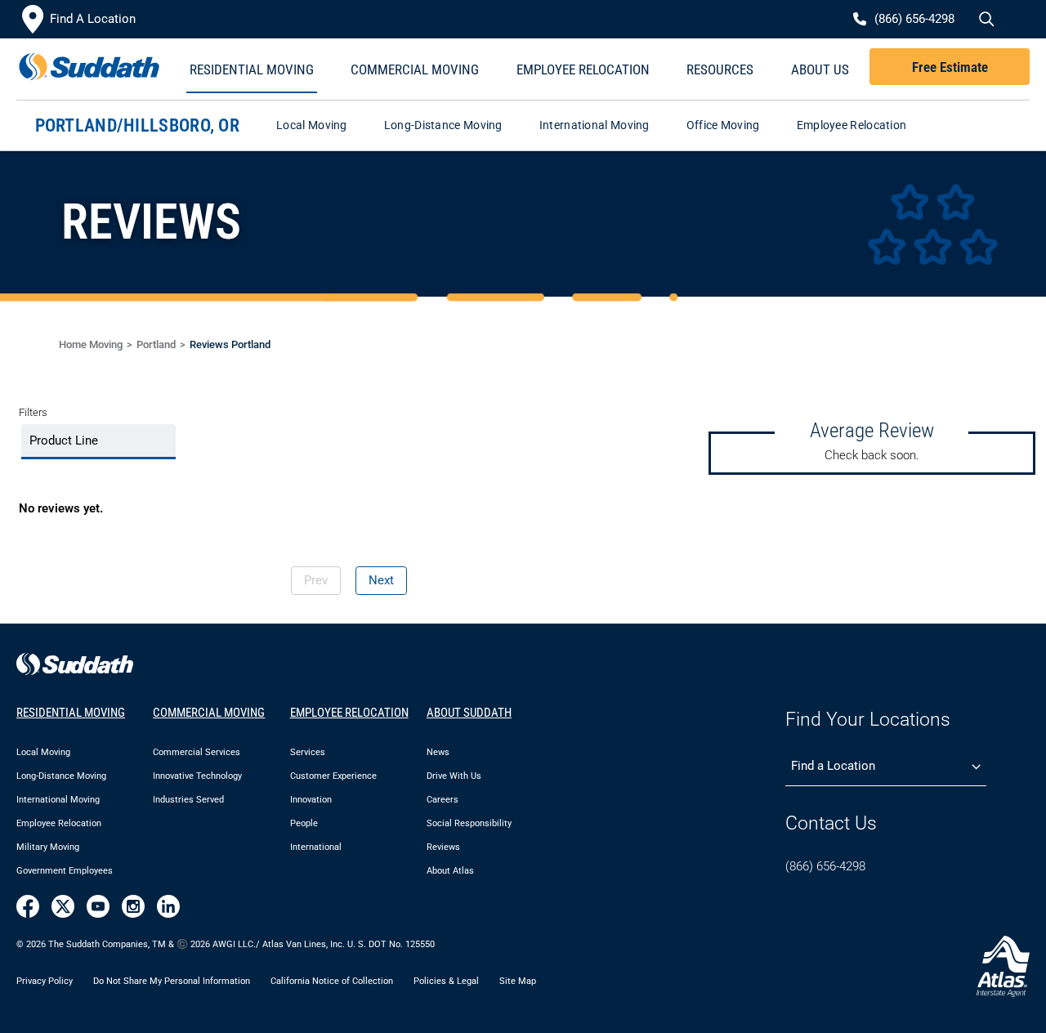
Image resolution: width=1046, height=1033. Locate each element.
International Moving (594, 125)
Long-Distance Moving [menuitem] (61, 776)
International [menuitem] (316, 847)
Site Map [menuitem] (517, 980)
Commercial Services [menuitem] (196, 752)
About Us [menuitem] (820, 69)
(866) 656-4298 (825, 866)
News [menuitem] (438, 752)
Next (381, 580)
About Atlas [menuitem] (450, 870)
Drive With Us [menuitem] (454, 776)
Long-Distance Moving (443, 125)
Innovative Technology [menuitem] (197, 776)
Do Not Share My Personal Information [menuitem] (171, 980)
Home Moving (91, 344)
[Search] (984, 19)
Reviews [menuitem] (443, 847)
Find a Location (833, 765)
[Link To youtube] (98, 906)
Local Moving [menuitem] (43, 752)
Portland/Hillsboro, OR (137, 125)
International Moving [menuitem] (58, 799)
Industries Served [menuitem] (188, 799)
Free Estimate (950, 67)
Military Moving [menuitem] (47, 847)
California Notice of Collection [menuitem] (331, 980)
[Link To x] (62, 906)
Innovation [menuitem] (311, 799)
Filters (33, 412)
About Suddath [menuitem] (469, 712)
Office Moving (723, 125)
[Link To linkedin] (168, 906)
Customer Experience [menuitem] (333, 776)
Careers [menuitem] (442, 799)
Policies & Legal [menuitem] (446, 980)
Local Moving (311, 125)
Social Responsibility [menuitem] (469, 823)
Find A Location (93, 18)
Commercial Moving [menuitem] (415, 69)
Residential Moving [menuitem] (252, 69)
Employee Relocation (852, 125)
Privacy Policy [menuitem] (44, 980)
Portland (156, 344)
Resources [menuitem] (719, 69)
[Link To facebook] (27, 906)
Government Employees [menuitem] (64, 870)
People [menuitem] (304, 823)
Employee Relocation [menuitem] (583, 69)
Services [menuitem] (307, 752)
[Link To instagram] (133, 906)
